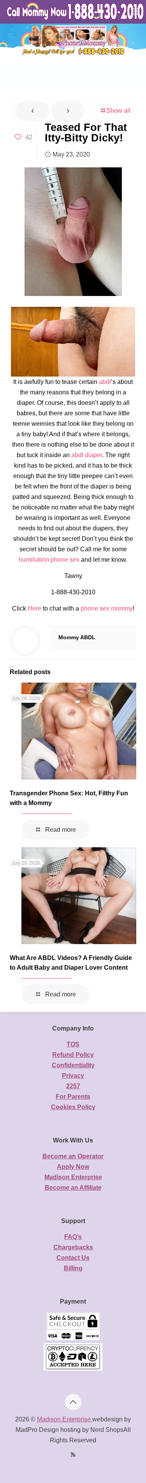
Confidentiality (73, 1065)
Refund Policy (73, 1054)
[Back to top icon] (73, 1402)
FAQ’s (73, 1237)
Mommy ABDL (76, 637)
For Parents (73, 1096)
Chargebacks (73, 1247)
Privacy (73, 1075)
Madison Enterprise (73, 1177)
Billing (73, 1268)
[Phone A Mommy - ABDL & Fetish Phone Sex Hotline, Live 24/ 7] (76, 11)
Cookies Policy (73, 1107)
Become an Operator (73, 1156)
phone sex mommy (107, 608)
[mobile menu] (135, 11)
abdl (105, 381)
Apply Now (73, 1166)
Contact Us (73, 1257)
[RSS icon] (73, 1454)
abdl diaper (86, 455)
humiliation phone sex (49, 559)
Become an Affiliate (73, 1187)
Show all (118, 110)
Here (34, 608)
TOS (73, 1044)
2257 (73, 1086)
